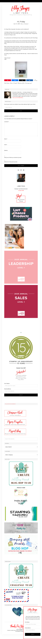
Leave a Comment (24, 23)
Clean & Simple (13, 83)
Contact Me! (21, 190)
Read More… (21, 97)
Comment (6, 121)
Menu (21, 1)
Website (6, 150)
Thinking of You (21, 83)
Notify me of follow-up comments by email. (12, 157)
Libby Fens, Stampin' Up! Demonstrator (21, 11)
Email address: (7, 389)
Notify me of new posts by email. (10, 161)
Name (5, 138)
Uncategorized (28, 83)
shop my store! (15, 97)
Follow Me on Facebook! (10, 403)
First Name (7, 383)
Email (5, 144)
